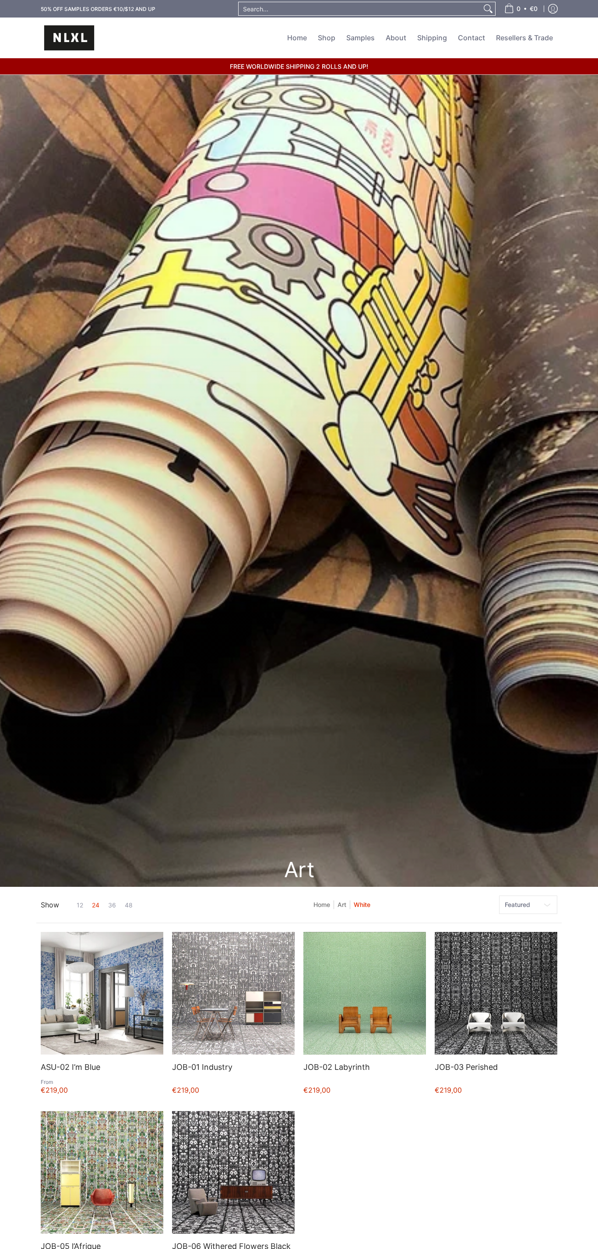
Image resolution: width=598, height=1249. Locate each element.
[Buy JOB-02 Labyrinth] (364, 993)
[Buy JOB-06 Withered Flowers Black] (233, 1172)
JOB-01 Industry (202, 1067)
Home (321, 904)
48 (129, 905)
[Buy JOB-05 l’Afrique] (102, 1172)
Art (342, 904)
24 (95, 905)
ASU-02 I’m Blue (70, 1067)
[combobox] (360, 8)
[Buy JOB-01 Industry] (233, 993)
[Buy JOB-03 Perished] (496, 993)
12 (80, 905)
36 (112, 905)
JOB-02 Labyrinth (336, 1067)
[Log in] (553, 9)
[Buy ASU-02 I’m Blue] (102, 993)
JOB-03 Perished (466, 1067)
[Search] (488, 8)
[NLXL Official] (69, 38)
